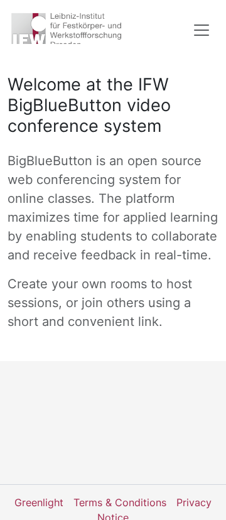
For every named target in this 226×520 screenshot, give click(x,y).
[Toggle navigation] (201, 30)
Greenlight (38, 502)
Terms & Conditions (119, 502)
